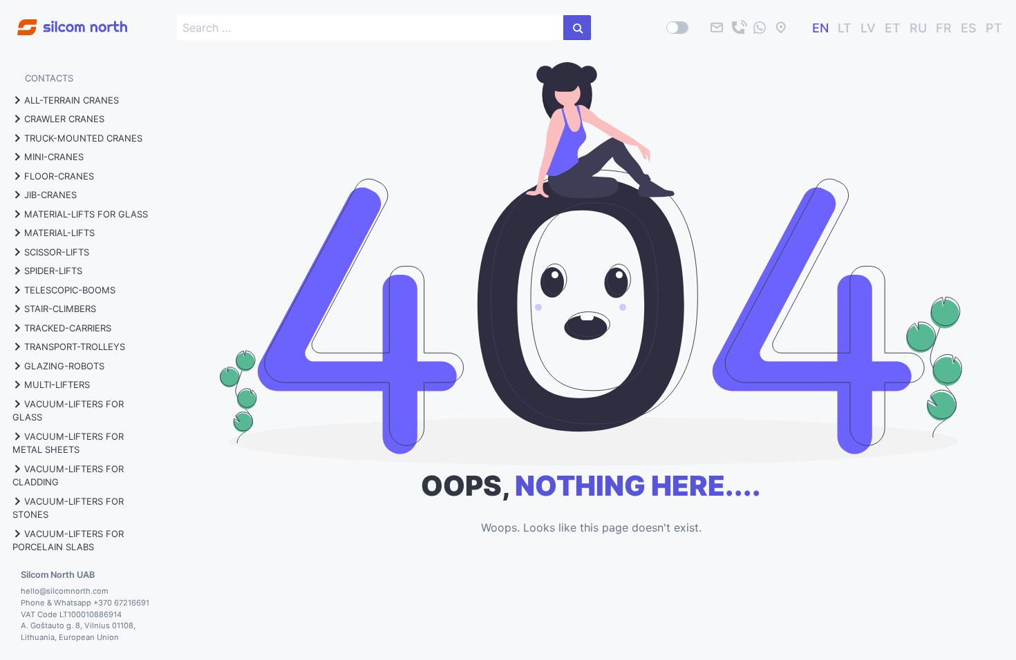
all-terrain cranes (71, 100)
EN (820, 28)
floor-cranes (59, 176)
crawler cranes (64, 118)
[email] (717, 27)
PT (994, 28)
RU (918, 28)
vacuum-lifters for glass (68, 410)
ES (969, 28)
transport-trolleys (74, 346)
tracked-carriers (67, 327)
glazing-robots (64, 365)
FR (944, 28)
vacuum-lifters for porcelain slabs (68, 540)
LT (845, 28)
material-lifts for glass (86, 214)
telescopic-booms (69, 289)
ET (893, 28)
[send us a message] (760, 27)
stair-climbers (60, 308)
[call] (738, 27)
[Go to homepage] (63, 19)
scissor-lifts (56, 252)
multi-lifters (57, 384)
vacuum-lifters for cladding (68, 475)
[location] (781, 27)
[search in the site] (577, 27)
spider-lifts (53, 270)
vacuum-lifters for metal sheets (68, 443)
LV (868, 28)
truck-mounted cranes (83, 138)
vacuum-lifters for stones (68, 508)
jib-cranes (50, 194)
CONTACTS (49, 78)
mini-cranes (54, 156)
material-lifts (59, 232)
